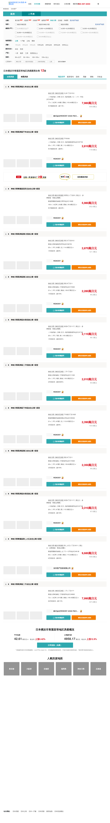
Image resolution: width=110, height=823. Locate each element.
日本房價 (41, 811)
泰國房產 (48, 4)
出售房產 (67, 4)
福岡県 (43, 20)
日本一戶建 (32, 811)
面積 (77, 76)
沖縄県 (66, 20)
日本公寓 (24, 811)
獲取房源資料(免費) (84, 122)
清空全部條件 (62, 61)
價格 (91, 76)
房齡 (84, 76)
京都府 (35, 20)
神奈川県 (53, 20)
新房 (12, 13)
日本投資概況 (58, 811)
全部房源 (10, 76)
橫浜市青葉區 (29, 61)
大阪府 (26, 20)
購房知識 (49, 811)
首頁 (29, 4)
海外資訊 (56, 4)
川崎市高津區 (41, 61)
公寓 (51, 61)
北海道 (60, 20)
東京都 (17, 20)
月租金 (99, 76)
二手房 (31, 13)
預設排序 (61, 76)
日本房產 (37, 4)
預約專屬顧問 (59, 122)
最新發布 (70, 76)
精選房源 (24, 76)
